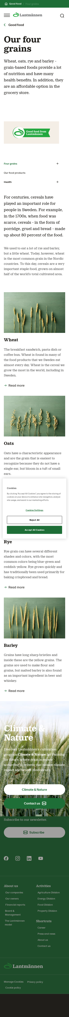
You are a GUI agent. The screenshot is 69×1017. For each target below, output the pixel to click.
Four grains (10, 163)
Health (8, 181)
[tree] (31, 173)
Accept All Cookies (34, 529)
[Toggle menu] (7, 15)
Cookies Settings (34, 510)
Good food (15, 3)
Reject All (35, 519)
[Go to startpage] (27, 14)
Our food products (14, 172)
